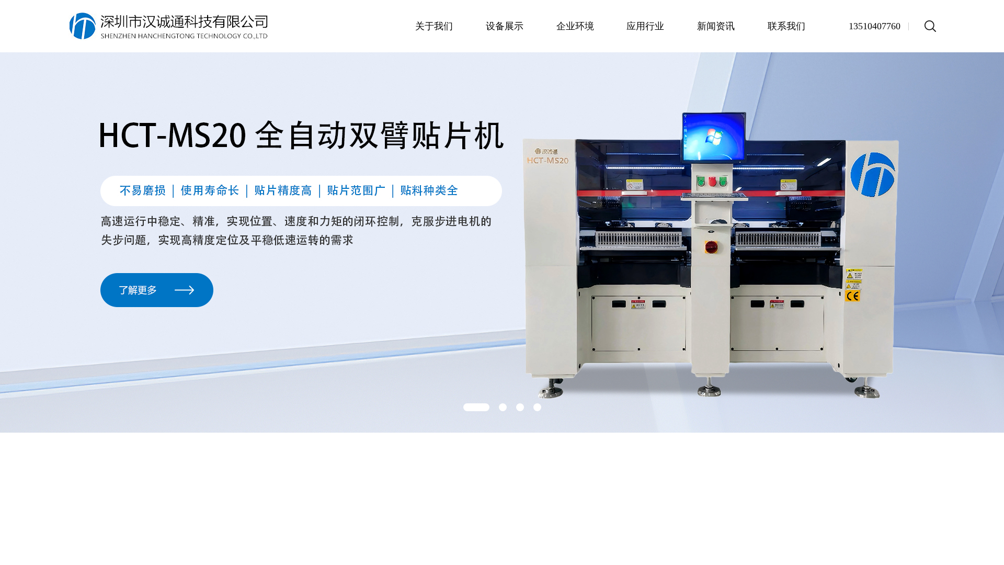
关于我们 (434, 26)
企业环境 (575, 26)
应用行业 (645, 26)
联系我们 (786, 26)
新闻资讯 (716, 26)
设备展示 (504, 26)
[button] (476, 407)
